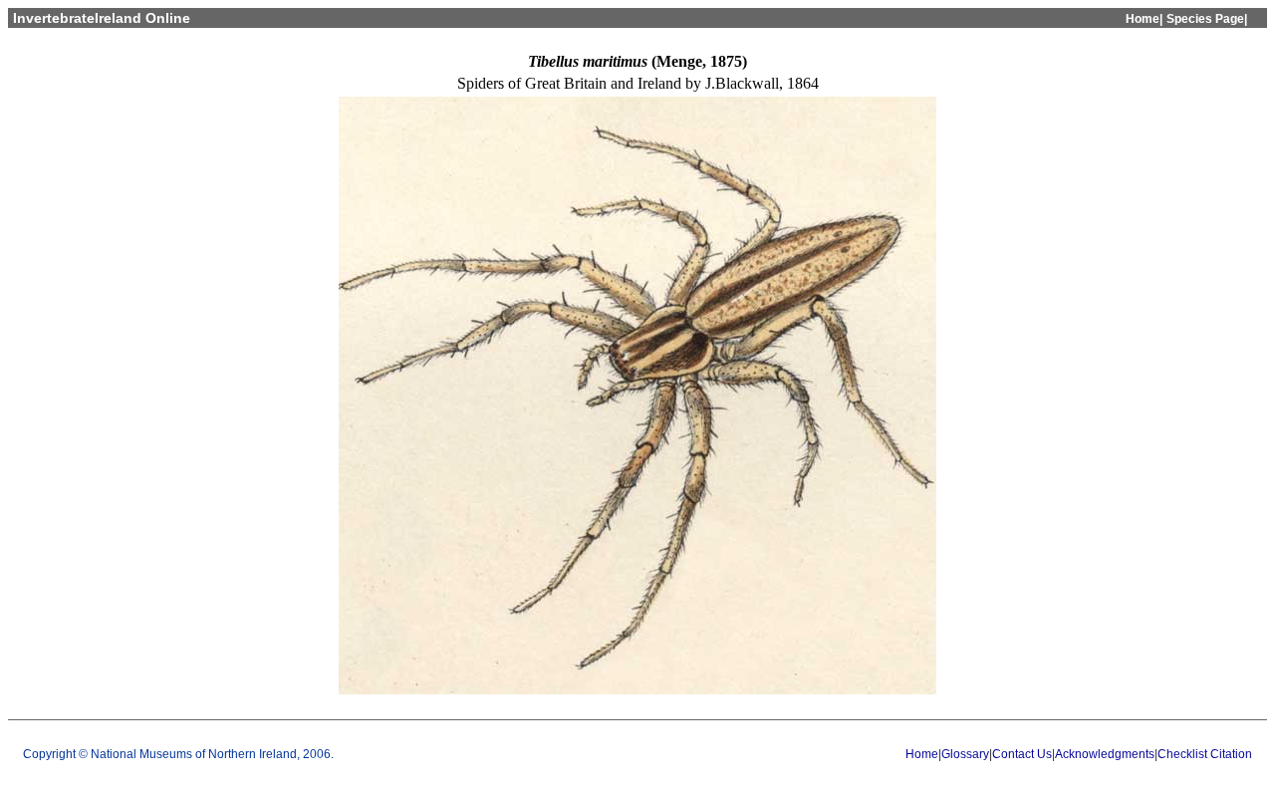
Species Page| (1206, 19)
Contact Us (1022, 754)
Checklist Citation (1204, 754)
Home (921, 754)
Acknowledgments (1104, 754)
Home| (1144, 19)
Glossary (965, 754)
